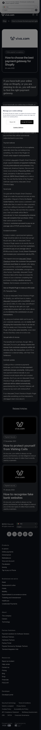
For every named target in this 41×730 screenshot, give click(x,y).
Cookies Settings (18, 127)
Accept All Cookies (26, 122)
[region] (20, 119)
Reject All (12, 122)
